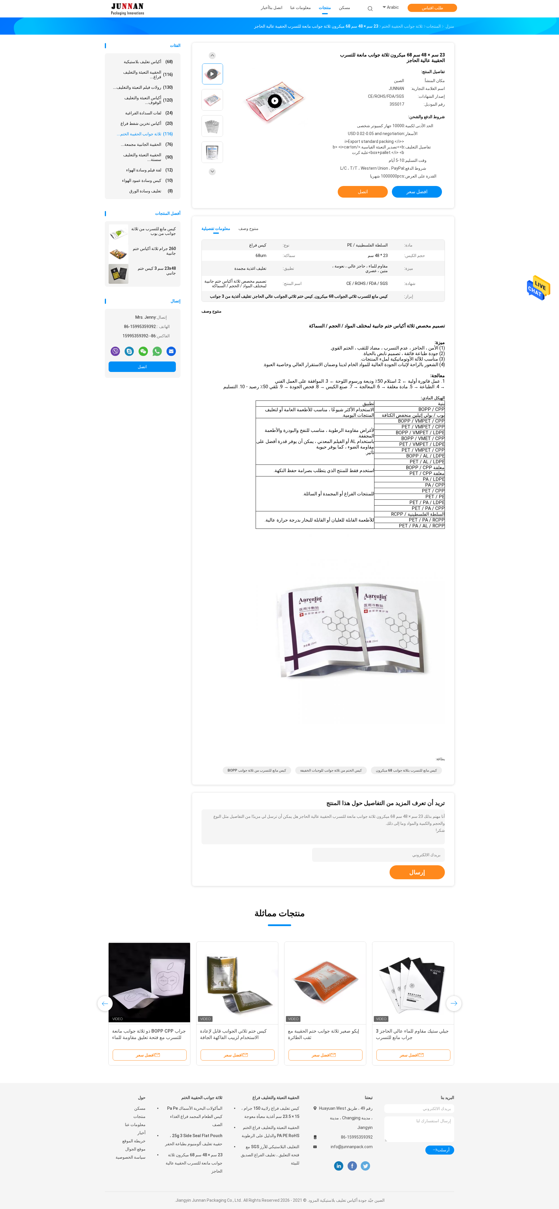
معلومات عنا (135, 1124)
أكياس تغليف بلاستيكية (148, 61)
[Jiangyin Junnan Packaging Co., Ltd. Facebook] (352, 1166)
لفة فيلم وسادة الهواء (149, 170)
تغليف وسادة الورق (151, 191)
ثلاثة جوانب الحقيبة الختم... (145, 134)
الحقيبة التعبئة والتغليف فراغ (275, 1097)
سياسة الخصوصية (131, 1157)
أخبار (141, 1132)
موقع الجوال (135, 1149)
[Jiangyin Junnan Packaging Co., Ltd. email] (171, 351)
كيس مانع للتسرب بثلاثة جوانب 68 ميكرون (406, 770)
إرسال (417, 872)
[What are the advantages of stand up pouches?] (275, 101)
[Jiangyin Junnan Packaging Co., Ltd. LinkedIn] (339, 1166)
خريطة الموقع (134, 1141)
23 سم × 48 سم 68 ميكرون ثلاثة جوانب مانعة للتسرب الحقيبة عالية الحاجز (194, 1163)
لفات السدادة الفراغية (149, 113)
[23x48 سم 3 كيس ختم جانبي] (118, 274)
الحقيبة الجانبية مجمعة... (147, 144)
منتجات (139, 1116)
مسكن (140, 1108)
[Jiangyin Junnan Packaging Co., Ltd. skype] (129, 351)
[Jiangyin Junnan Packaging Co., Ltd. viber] (115, 351)
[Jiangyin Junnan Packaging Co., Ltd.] (127, 9)
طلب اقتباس (432, 8)
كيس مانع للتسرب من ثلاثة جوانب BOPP (257, 770)
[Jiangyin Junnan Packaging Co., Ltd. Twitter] (365, 1166)
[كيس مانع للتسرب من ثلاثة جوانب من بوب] (118, 234)
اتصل (142, 366)
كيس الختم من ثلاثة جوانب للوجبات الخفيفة (331, 770)
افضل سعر (416, 191)
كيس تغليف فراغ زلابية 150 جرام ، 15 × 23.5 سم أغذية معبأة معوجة (270, 1112)
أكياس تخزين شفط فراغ (147, 123)
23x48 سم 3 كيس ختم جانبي (157, 270)
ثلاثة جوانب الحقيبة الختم (201, 1097)
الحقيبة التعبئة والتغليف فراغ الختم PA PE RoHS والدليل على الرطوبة (270, 1131)
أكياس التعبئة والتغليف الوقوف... (148, 100)
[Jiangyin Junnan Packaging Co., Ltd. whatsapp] (157, 351)
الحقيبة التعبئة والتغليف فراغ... (148, 74)
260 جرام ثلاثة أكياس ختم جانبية (154, 251)
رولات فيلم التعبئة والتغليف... (143, 87)
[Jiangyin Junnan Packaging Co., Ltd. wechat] (143, 351)
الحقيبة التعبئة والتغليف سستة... (148, 157)
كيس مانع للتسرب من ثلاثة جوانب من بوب (153, 231)
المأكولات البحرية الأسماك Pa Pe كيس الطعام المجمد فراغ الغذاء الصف (194, 1116)
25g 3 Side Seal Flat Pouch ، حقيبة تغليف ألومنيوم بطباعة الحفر (193, 1139)
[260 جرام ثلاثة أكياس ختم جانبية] (118, 254)
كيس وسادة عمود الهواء (147, 180)
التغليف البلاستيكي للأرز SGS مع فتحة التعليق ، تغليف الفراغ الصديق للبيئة (270, 1154)
